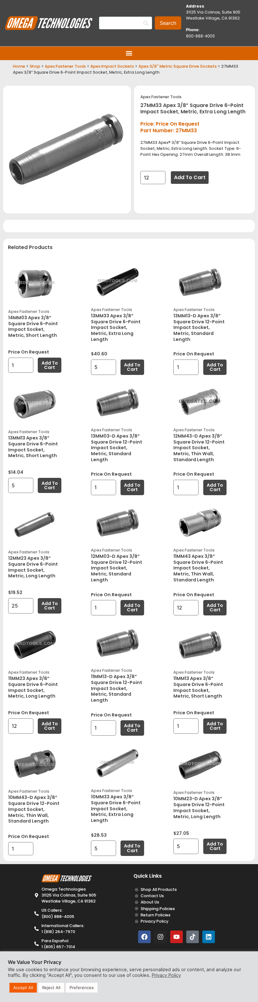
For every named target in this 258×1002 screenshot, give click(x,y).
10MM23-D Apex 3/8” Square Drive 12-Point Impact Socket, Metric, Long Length (199, 807)
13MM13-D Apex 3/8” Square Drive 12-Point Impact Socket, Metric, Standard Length (199, 327)
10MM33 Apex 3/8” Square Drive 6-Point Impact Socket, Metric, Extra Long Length (116, 809)
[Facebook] (144, 937)
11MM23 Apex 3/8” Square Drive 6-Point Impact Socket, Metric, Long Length (33, 687)
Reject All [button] (51, 987)
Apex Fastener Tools (65, 66)
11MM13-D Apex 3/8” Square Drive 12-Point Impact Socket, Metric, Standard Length (116, 688)
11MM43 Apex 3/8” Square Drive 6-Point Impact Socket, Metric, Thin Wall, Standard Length (198, 568)
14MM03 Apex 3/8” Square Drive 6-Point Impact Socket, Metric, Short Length (33, 326)
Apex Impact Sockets (112, 66)
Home (19, 66)
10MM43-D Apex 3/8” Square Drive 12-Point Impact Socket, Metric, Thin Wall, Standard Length (33, 809)
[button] (129, 53)
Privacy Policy (166, 975)
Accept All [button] (23, 987)
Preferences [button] (82, 987)
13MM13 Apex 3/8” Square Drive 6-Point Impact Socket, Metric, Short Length (33, 447)
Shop (35, 66)
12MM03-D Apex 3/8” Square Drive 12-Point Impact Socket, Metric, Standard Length (116, 568)
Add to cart (189, 177)
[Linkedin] (208, 937)
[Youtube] (176, 937)
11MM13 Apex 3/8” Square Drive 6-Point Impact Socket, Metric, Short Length (198, 687)
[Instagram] (160, 937)
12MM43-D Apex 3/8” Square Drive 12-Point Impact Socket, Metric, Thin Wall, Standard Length (199, 448)
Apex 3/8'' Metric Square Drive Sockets (177, 66)
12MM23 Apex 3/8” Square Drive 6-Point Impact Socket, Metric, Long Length (33, 567)
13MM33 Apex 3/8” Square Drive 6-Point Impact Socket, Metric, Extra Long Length (116, 327)
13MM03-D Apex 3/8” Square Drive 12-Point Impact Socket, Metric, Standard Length (116, 448)
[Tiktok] (192, 937)
